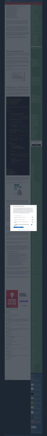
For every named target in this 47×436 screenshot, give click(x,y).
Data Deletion (19, 229)
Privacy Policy (27, 229)
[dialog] (23, 218)
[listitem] (23, 215)
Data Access (23, 229)
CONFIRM (18, 227)
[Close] (35, 206)
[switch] (32, 217)
